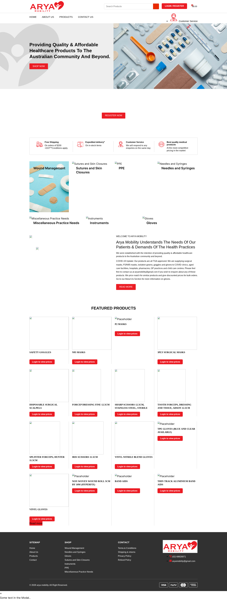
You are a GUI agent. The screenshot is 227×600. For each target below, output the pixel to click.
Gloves (68, 556)
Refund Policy (124, 560)
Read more (35, 523)
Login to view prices (42, 362)
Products (66, 17)
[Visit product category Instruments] (94, 218)
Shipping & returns (126, 552)
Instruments (70, 564)
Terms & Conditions (127, 548)
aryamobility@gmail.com (146, 272)
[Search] (156, 6)
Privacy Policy (124, 556)
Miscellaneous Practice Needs (79, 572)
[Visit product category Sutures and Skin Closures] (89, 163)
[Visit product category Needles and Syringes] (172, 163)
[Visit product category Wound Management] (49, 186)
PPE (67, 568)
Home (33, 17)
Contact (33, 560)
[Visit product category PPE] (118, 163)
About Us (48, 17)
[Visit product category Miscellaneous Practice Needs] (49, 218)
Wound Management (74, 548)
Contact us (85, 17)
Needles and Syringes (75, 552)
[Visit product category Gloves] (148, 218)
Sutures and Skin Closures (77, 560)
